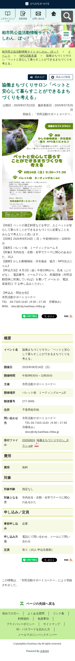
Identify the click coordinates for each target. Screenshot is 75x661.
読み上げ (39, 77)
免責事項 (43, 618)
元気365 (44, 651)
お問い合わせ (38, 18)
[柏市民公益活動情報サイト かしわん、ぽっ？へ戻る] (53, 13)
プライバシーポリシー (21, 624)
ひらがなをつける (39, 3)
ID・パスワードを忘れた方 (33, 629)
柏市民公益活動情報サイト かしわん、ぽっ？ (30, 51)
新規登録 (23, 18)
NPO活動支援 (28, 55)
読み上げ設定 (63, 77)
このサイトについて (8, 19)
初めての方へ (10, 613)
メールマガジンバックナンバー (37, 634)
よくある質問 (36, 613)
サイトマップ (51, 624)
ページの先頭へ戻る (40, 603)
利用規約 (23, 618)
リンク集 (58, 613)
